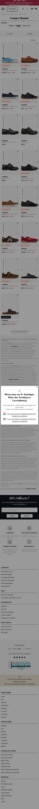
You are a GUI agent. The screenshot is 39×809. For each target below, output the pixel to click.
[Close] (36, 387)
